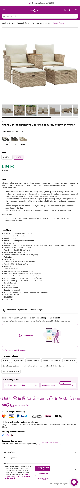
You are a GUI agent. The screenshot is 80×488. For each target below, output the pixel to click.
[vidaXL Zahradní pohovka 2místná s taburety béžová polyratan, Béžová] (40, 66)
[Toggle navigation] (4, 10)
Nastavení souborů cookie (44, 479)
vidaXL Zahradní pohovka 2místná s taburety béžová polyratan (38, 124)
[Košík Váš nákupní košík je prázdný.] (76, 10)
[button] (6, 141)
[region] (26, 474)
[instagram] (7, 435)
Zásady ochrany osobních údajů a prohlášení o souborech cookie (17, 476)
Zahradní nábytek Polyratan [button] (33, 366)
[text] (8, 167)
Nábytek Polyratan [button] (33, 360)
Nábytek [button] (5, 360)
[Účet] (64, 10)
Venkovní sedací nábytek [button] (11, 371)
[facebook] (3, 435)
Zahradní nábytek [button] (69, 360)
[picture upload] (52, 335)
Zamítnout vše (44, 474)
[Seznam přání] (70, 10)
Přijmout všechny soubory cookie (43, 468)
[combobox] (40, 16)
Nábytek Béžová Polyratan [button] (51, 360)
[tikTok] (12, 435)
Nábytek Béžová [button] (17, 360)
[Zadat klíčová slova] (75, 16)
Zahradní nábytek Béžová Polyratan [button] (56, 366)
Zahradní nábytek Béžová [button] (11, 366)
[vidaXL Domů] (34, 10)
